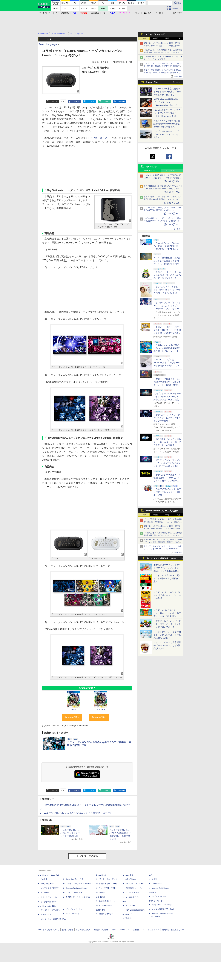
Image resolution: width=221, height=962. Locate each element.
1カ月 (177, 38)
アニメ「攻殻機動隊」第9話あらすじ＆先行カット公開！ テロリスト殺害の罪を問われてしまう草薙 (163, 72)
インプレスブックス (74, 909)
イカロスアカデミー (134, 897)
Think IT (44, 879)
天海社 (154, 879)
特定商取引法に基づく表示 (173, 930)
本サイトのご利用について (48, 930)
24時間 (155, 38)
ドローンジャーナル (49, 897)
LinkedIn (121, 101)
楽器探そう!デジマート (108, 884)
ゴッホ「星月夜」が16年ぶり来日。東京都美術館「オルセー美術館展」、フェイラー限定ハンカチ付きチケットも (163, 521)
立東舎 (102, 893)
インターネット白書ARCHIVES (53, 919)
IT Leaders (45, 893)
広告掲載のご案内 (83, 930)
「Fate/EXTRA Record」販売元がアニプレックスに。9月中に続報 (167, 492)
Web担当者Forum (48, 884)
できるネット (46, 914)
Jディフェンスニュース (135, 884)
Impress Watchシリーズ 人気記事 (162, 510)
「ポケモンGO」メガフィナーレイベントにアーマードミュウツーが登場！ (167, 417)
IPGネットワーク (156, 901)
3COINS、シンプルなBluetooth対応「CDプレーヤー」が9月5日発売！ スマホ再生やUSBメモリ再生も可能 (163, 45)
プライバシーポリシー (120, 930)
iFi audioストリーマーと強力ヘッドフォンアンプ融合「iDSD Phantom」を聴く (167, 113)
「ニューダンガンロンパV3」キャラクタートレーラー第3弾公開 (71, 833)
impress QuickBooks (160, 888)
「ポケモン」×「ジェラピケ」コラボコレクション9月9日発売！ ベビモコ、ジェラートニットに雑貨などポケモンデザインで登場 (167, 292)
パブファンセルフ (159, 896)
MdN (124, 902)
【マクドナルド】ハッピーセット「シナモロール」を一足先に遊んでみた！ (167, 634)
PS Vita (101, 709)
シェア (76, 101)
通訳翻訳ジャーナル (134, 888)
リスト (63, 101)
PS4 (73, 709)
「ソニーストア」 (99, 138)
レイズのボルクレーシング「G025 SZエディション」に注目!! (167, 134)
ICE (150, 875)
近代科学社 (100, 910)
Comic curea (157, 884)
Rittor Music (101, 875)
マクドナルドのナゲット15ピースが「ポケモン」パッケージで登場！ (167, 595)
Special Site (152, 82)
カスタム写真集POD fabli (163, 909)
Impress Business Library (76, 888)
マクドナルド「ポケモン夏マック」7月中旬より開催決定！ (167, 578)
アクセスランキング (155, 34)
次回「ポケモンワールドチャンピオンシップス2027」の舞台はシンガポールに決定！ (167, 396)
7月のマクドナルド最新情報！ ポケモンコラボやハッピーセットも (164, 559)
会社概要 (136, 930)
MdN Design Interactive (135, 910)
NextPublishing (72, 914)
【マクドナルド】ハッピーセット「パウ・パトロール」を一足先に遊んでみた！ (167, 624)
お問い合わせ (67, 930)
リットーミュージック (108, 879)
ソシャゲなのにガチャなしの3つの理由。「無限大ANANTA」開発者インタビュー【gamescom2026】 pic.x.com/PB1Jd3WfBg (162, 210)
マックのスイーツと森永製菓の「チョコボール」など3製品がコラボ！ (167, 645)
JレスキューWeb (132, 893)
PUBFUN (153, 893)
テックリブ (127, 914)
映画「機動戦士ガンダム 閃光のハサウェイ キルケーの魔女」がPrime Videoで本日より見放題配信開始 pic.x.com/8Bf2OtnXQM (163, 188)
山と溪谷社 (100, 897)
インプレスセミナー (74, 893)
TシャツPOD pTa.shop (162, 905)
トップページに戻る (87, 856)
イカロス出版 (128, 875)
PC (104, 13)
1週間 (166, 38)
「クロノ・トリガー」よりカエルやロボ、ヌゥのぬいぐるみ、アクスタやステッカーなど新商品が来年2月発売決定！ (167, 278)
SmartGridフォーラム (74, 879)
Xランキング (151, 166)
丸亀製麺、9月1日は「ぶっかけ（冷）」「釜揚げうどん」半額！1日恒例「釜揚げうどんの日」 (163, 542)
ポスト (54, 101)
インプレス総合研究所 (50, 888)
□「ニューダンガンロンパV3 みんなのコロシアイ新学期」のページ (76, 812)
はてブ (91, 101)
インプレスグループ (151, 930)
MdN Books (130, 905)
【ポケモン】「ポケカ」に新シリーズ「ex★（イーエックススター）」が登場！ (167, 442)
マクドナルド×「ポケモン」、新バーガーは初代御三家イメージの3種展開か (167, 613)
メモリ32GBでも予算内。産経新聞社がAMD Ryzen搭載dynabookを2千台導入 (166, 123)
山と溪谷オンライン (107, 901)
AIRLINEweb (131, 879)
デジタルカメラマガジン (50, 910)
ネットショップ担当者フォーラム (79, 884)
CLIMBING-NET (105, 905)
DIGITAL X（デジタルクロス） (78, 897)
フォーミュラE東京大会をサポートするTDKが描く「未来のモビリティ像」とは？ (167, 91)
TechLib (129, 918)
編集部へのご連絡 (101, 930)
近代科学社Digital (106, 914)
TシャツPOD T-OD (107, 888)
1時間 (144, 38)
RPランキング (149, 171)
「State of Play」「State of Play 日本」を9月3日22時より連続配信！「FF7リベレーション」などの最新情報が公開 (167, 249)
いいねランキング (172, 171)
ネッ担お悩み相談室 (49, 902)
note (106, 101)
